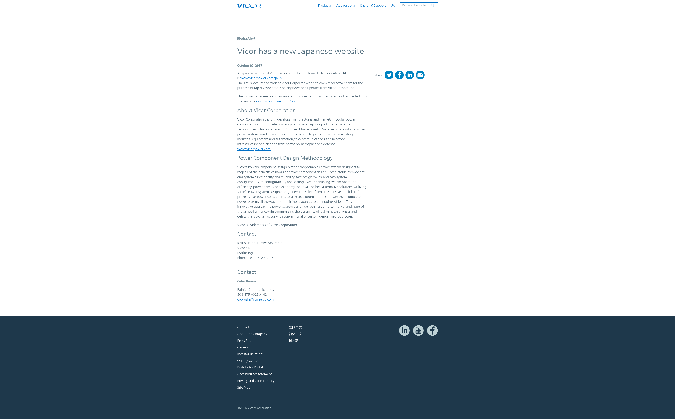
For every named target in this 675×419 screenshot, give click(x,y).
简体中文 (295, 334)
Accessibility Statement (254, 374)
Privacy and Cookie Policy (255, 381)
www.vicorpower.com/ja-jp (261, 78)
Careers (243, 347)
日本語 (294, 340)
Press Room (245, 340)
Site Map (243, 387)
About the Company (252, 334)
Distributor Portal (250, 367)
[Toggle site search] (419, 5)
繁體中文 (295, 327)
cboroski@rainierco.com (255, 299)
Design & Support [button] (373, 5)
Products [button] (324, 5)
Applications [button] (345, 5)
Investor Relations (250, 354)
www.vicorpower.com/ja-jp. (277, 101)
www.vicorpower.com (254, 149)
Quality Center (248, 361)
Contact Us (245, 327)
